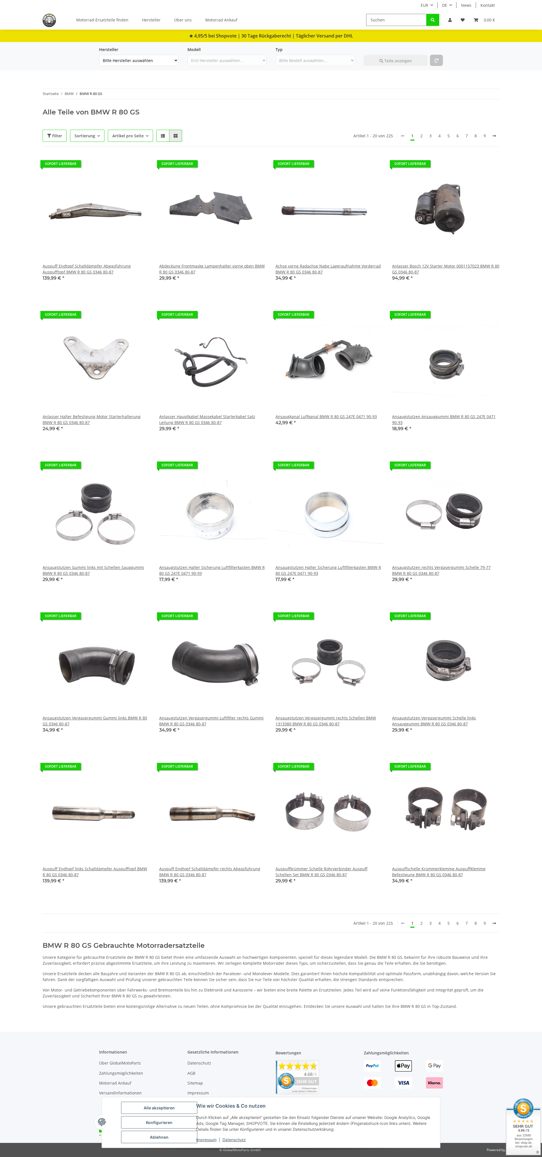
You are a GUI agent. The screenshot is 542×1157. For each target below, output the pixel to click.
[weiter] (494, 136)
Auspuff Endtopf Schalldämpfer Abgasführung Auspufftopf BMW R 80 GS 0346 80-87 (87, 269)
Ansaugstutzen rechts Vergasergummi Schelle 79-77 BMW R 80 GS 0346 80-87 (441, 570)
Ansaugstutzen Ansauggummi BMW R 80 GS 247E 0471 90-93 (444, 419)
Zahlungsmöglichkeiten (121, 1073)
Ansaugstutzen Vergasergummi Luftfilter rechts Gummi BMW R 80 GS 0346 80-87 (211, 721)
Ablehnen (159, 1137)
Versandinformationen (120, 1093)
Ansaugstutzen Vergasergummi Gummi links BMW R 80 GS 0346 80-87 (95, 721)
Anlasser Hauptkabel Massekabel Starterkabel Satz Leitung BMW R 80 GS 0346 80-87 (207, 419)
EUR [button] (424, 5)
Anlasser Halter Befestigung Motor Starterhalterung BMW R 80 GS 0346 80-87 (92, 419)
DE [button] (444, 5)
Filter (56, 135)
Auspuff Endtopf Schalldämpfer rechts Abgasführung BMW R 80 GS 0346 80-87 (209, 871)
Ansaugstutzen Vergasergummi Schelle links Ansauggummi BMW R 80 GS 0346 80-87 (434, 721)
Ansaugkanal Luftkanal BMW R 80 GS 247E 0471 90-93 (326, 416)
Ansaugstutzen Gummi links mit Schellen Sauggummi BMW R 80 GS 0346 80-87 (93, 570)
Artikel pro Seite (128, 135)
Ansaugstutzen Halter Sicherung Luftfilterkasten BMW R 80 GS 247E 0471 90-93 (212, 570)
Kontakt (487, 5)
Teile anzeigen (397, 60)
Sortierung (85, 135)
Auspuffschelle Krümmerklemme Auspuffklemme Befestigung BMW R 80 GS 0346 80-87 (439, 871)
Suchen (371, 49)
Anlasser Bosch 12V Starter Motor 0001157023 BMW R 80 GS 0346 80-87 (445, 269)
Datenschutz (234, 1139)
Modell (194, 49)
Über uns (183, 20)
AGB (191, 1073)
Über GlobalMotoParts (120, 1063)
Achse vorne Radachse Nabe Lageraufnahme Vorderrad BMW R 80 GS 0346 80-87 (328, 269)
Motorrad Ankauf (221, 20)
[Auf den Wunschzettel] (140, 165)
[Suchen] (432, 20)
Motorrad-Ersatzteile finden (102, 20)
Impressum (206, 1139)
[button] (450, 20)
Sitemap (195, 1083)
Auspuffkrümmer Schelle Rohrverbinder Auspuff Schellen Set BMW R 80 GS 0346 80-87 (322, 871)
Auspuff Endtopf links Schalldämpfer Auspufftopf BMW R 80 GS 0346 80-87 (95, 871)
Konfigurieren (159, 1122)
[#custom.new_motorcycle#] (436, 60)
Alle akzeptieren (159, 1107)
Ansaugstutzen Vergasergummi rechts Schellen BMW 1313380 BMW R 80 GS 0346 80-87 (326, 721)
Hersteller (151, 20)
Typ (279, 49)
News (466, 5)
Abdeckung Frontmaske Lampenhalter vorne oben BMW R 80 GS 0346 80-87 (212, 269)
